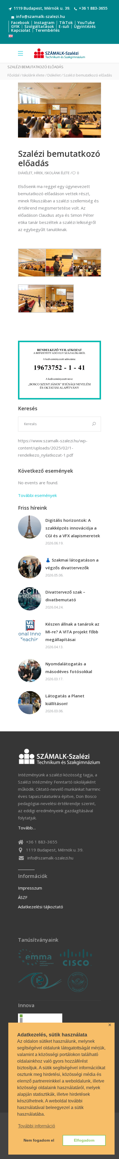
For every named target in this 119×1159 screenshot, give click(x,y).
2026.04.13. (54, 647)
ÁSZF (22, 897)
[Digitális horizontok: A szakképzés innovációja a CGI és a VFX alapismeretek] (29, 527)
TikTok (66, 22)
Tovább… (27, 827)
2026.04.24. (54, 607)
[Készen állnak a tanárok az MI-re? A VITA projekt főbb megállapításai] (29, 630)
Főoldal (13, 75)
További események (37, 495)
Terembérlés (47, 30)
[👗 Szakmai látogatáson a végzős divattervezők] (29, 566)
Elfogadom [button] (84, 1140)
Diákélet (54, 75)
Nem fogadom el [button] (39, 1140)
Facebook (20, 22)
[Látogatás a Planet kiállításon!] (29, 702)
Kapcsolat (20, 30)
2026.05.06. (54, 575)
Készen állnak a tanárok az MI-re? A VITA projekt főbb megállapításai (72, 631)
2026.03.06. (54, 711)
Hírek (38, 173)
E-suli (64, 26)
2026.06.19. (54, 543)
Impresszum (30, 888)
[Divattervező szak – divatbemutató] (29, 598)
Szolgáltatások (39, 26)
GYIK (15, 26)
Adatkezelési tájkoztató (40, 906)
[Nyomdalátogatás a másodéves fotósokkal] (29, 670)
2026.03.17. (54, 679)
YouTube (86, 22)
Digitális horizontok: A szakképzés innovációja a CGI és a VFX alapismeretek (72, 527)
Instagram (44, 22)
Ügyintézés (84, 26)
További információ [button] (36, 1126)
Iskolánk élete (33, 75)
